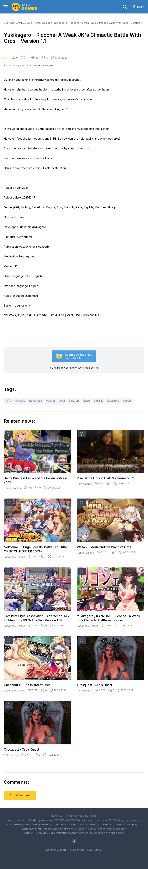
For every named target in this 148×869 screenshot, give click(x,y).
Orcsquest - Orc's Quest (94, 685)
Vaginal (50, 400)
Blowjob (74, 400)
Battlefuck (35, 400)
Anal (62, 400)
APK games (79, 828)
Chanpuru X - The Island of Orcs (27, 685)
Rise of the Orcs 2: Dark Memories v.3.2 (105, 478)
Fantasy (20, 400)
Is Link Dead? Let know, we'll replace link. (74, 367)
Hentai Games (42, 22)
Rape (86, 400)
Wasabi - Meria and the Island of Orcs (104, 547)
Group (127, 400)
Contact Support (56, 849)
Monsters (113, 400)
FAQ (89, 849)
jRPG (8, 400)
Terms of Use (76, 849)
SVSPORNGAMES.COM (17, 22)
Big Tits (98, 400)
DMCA (98, 849)
